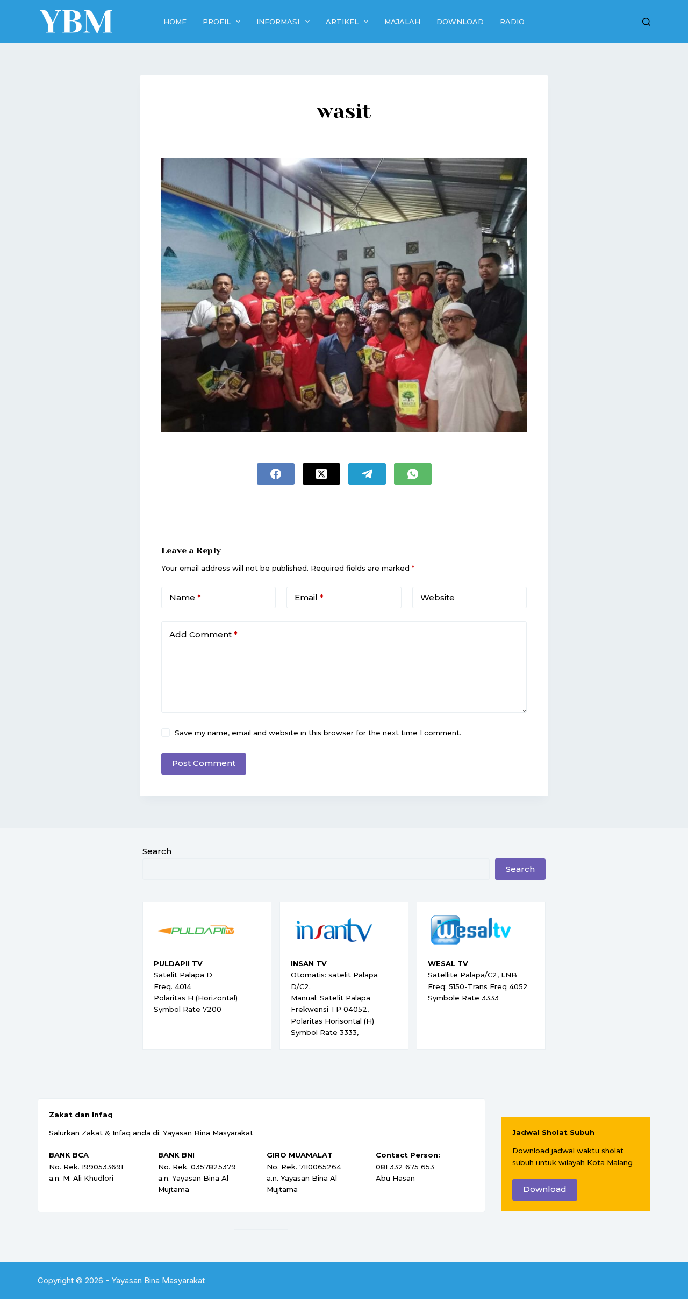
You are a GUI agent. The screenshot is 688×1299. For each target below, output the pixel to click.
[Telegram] (367, 474)
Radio (512, 21)
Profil (217, 21)
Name (185, 597)
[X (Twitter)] (321, 474)
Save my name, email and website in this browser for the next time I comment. (318, 732)
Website (437, 597)
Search (156, 851)
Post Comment (203, 763)
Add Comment (203, 634)
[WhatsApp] (413, 474)
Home (175, 21)
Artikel (342, 21)
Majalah (402, 21)
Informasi (277, 21)
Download (460, 21)
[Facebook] (276, 474)
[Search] (646, 22)
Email (309, 597)
